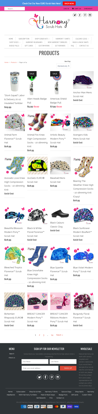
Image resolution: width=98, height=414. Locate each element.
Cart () (77, 8)
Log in (66, 8)
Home (11, 38)
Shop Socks (14, 42)
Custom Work (44, 45)
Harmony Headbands (34, 42)
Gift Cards (29, 45)
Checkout (88, 8)
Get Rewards (60, 45)
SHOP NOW (69, 3)
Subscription (24, 38)
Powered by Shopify (77, 402)
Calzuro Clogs (81, 38)
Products (49, 53)
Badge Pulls (14, 45)
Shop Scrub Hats (41, 38)
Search (11, 354)
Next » (59, 335)
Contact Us (84, 45)
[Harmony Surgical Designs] (49, 22)
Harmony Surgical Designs (30, 402)
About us (12, 358)
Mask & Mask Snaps (81, 42)
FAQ (72, 45)
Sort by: (68, 61)
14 (52, 335)
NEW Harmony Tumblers (57, 42)
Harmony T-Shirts (63, 38)
